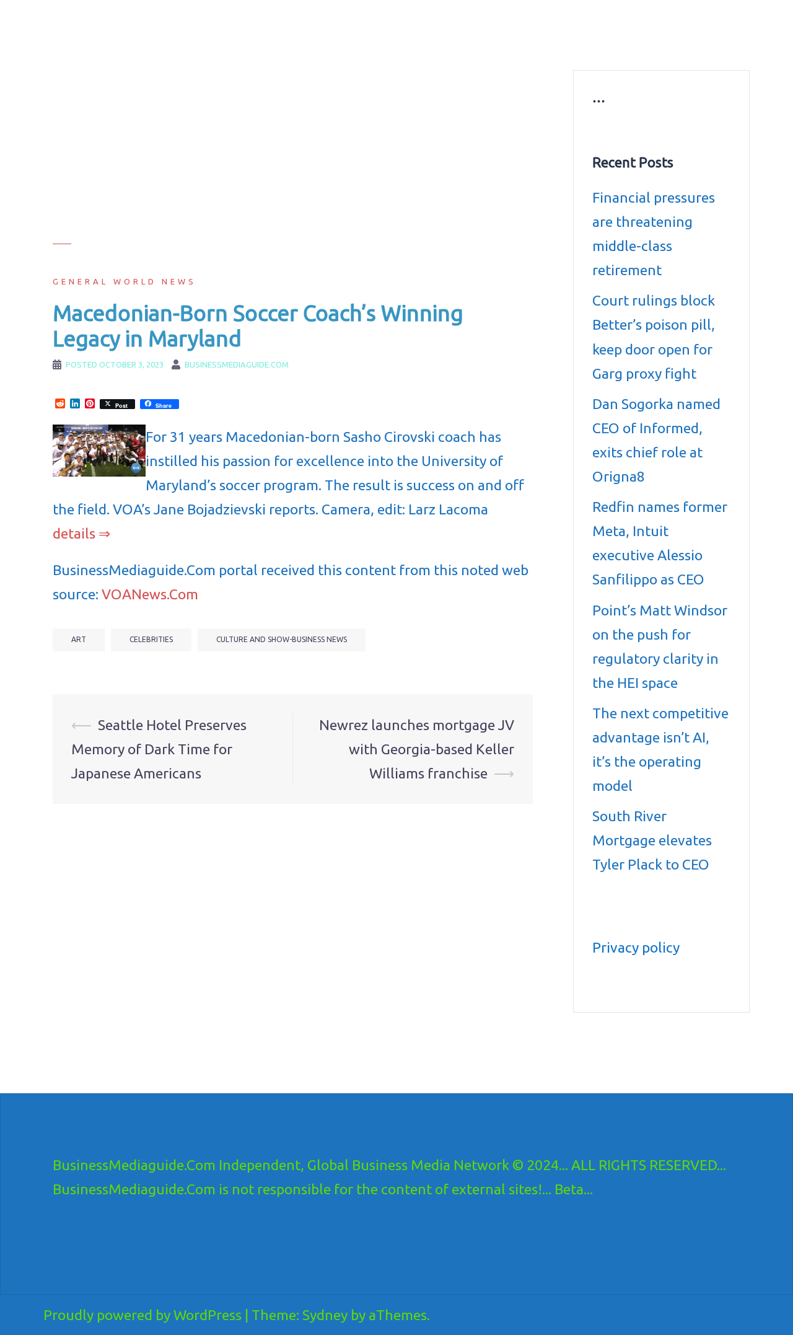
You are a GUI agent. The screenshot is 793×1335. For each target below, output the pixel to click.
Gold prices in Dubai (677, 28)
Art (78, 639)
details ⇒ (81, 533)
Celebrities (151, 639)
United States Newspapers (345, 43)
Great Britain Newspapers (462, 43)
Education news (590, 28)
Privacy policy (636, 947)
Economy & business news (345, 28)
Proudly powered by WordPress (142, 1315)
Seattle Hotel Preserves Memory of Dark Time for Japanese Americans (159, 749)
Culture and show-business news (478, 28)
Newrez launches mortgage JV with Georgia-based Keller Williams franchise (416, 749)
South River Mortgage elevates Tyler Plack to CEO (652, 840)
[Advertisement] (293, 157)
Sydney (325, 1315)
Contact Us (549, 43)
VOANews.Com (150, 594)
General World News (124, 281)
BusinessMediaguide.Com (166, 25)
